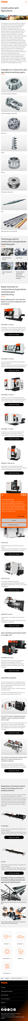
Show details (21, 516)
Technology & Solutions (7, 991)
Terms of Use (16, 1013)
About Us (3, 1002)
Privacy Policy (3, 1013)
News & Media (4, 995)
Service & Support (5, 999)
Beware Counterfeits (5, 1015)
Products (3, 987)
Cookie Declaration (10, 1013)
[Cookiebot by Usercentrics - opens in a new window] (21, 495)
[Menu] (26, 2)
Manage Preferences (13, 524)
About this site (12, 1015)
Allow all (14, 520)
